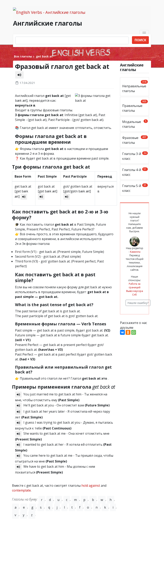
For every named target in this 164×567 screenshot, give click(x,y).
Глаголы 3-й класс (134, 156)
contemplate (21, 490)
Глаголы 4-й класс (134, 172)
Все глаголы (23, 56)
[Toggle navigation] (144, 33)
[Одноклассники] (128, 332)
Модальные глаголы (134, 124)
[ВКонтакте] (122, 332)
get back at (44, 56)
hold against (90, 485)
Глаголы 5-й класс (134, 188)
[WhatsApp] (133, 332)
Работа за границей (134, 285)
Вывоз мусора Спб (134, 292)
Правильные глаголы (134, 106)
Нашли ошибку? (138, 303)
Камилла (135, 251)
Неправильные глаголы (134, 86)
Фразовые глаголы (134, 140)
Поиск (140, 40)
